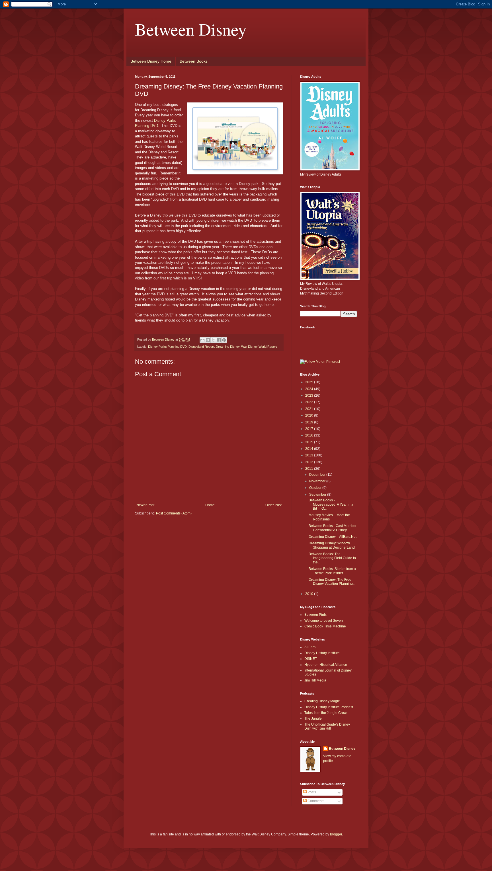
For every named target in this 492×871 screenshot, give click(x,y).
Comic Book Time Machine (325, 626)
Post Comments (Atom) (174, 513)
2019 (309, 422)
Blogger (336, 834)
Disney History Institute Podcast (328, 707)
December (317, 475)
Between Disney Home (150, 61)
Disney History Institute (322, 653)
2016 (309, 435)
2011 (309, 469)
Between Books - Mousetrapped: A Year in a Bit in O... (331, 504)
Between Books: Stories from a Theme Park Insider (332, 571)
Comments (315, 801)
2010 (309, 594)
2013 (309, 455)
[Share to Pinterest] (224, 340)
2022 (309, 402)
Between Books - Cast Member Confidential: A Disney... (332, 528)
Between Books (194, 61)
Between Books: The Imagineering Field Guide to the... (332, 558)
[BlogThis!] (208, 340)
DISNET (310, 659)
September (318, 495)
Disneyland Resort (201, 346)
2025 (309, 382)
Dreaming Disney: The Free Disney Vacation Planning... (332, 582)
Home (210, 505)
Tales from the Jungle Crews (326, 713)
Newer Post (145, 505)
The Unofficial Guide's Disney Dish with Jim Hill (327, 726)
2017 (309, 429)
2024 (309, 389)
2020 (309, 415)
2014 (309, 449)
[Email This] (202, 340)
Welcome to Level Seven (323, 621)
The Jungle (313, 718)
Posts (311, 792)
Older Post (273, 505)
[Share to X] (213, 340)
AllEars (309, 647)
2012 (309, 462)
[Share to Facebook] (219, 340)
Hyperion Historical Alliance (325, 665)
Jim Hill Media (315, 680)
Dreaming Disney (227, 346)
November (317, 481)
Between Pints (315, 615)
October (315, 488)
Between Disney (191, 29)
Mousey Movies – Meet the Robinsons (329, 517)
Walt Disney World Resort (259, 346)
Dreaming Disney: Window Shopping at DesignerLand (332, 545)
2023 (309, 396)
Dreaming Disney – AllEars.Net (332, 537)
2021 (309, 409)
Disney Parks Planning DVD (167, 346)
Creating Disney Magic (322, 701)
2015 (309, 442)
